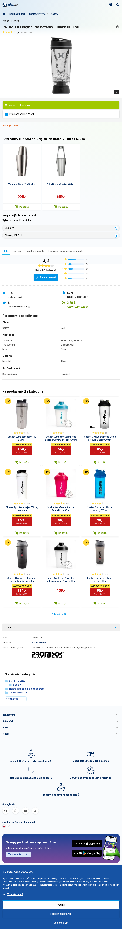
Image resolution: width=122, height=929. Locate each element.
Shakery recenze (18, 692)
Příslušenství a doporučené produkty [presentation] (66, 251)
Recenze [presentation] (17, 251)
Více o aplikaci (15, 854)
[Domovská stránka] (3, 14)
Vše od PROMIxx (10, 21)
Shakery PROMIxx (15, 235)
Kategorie (10, 627)
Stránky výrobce (40, 642)
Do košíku (24, 206)
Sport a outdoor (17, 14)
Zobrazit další (58, 614)
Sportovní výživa (37, 14)
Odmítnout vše (61, 923)
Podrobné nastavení (61, 913)
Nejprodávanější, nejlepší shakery (26, 689)
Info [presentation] (6, 251)
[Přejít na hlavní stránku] (10, 5)
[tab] (6, 251)
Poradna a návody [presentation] (35, 251)
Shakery (54, 14)
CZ (8, 826)
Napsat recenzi (48, 277)
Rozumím (61, 904)
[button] (61, 714)
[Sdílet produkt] (117, 26)
